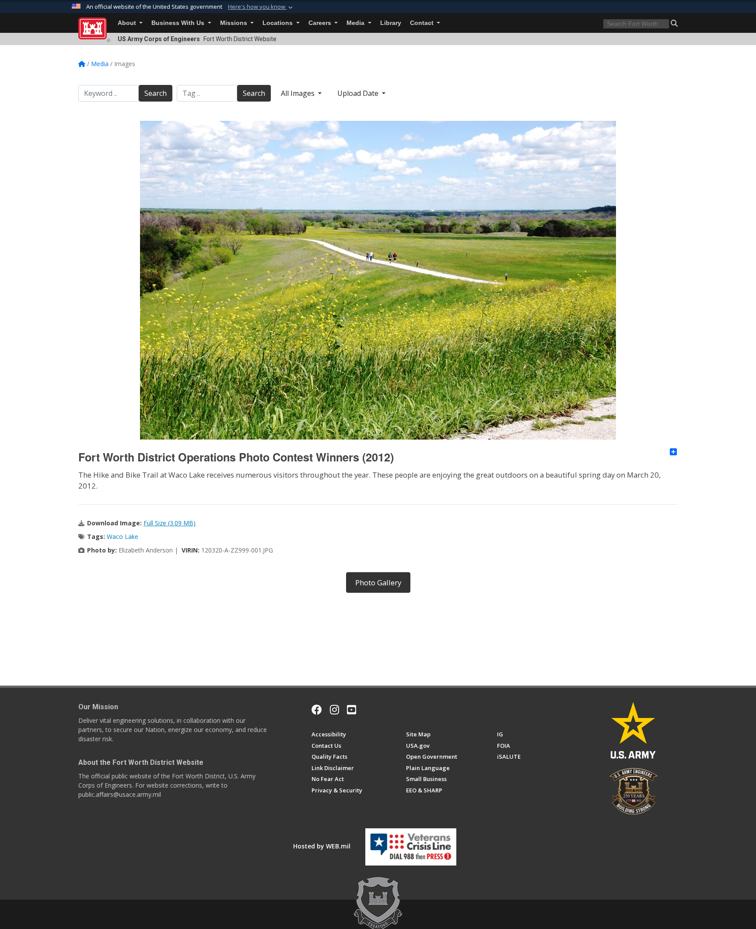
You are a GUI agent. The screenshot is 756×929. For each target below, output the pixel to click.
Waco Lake (122, 536)
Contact (422, 23)
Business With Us (178, 23)
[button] (261, 7)
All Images (298, 93)
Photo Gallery (378, 582)
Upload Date (358, 93)
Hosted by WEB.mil (321, 846)
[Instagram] (334, 710)
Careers (320, 23)
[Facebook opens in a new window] (317, 710)
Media (356, 23)
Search (155, 93)
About (128, 23)
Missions (234, 23)
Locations (278, 23)
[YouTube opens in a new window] (351, 710)
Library (390, 23)
